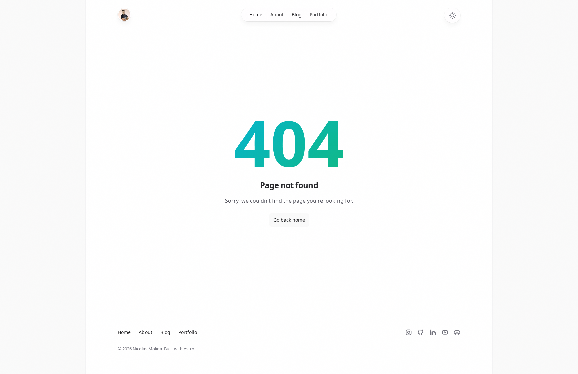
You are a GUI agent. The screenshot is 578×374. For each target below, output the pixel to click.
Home (255, 14)
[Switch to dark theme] (452, 15)
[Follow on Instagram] (408, 332)
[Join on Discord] (457, 332)
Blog (297, 14)
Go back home (289, 220)
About (277, 14)
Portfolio (319, 14)
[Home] (124, 15)
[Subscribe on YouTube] (445, 332)
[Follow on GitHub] (420, 332)
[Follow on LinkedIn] (432, 332)
